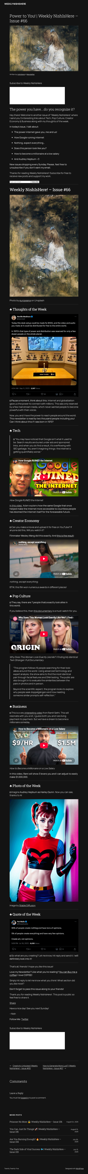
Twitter (24, 1019)
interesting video (33, 712)
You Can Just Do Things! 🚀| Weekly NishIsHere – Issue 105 (35, 1130)
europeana (25, 300)
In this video (16, 505)
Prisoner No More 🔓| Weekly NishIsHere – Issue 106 (36, 1121)
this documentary (43, 610)
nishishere (21, 74)
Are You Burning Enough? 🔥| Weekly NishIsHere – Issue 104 (35, 1140)
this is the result (65, 535)
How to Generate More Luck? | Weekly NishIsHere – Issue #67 (59, 1067)
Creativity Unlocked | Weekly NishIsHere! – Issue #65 (24, 1067)
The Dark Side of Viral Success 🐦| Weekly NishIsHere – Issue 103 (38, 1150)
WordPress (80, 1168)
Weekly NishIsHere (15, 3)
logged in (25, 1097)
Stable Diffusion (27, 905)
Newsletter (31, 74)
